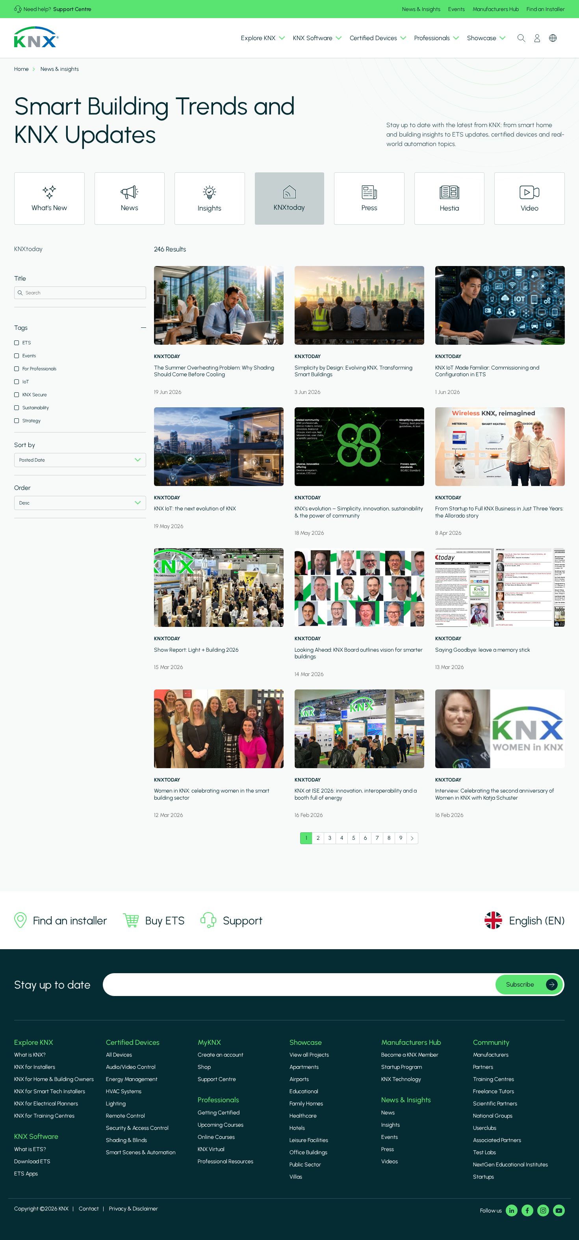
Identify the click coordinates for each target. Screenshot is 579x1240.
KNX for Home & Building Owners (54, 1079)
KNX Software (36, 1136)
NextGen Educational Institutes (510, 1164)
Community (491, 1042)
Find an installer (70, 920)
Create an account (220, 1055)
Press (387, 1149)
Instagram (543, 1210)
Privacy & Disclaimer (133, 1208)
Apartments (304, 1067)
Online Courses (216, 1137)
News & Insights (421, 9)
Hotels (297, 1128)
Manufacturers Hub (496, 9)
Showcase (306, 1042)
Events (456, 9)
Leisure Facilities (309, 1140)
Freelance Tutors (493, 1091)
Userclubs (484, 1128)
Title (20, 278)
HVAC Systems (123, 1091)
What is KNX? (30, 1055)
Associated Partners (497, 1140)
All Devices (119, 1055)
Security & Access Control (137, 1128)
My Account (537, 38)
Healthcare (303, 1115)
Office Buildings (308, 1152)
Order (22, 488)
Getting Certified (218, 1112)
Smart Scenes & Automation (141, 1152)
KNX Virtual (211, 1149)
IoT (25, 381)
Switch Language (553, 38)
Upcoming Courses (220, 1125)
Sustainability (35, 407)
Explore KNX (33, 1042)
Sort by (24, 445)
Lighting (116, 1103)
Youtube (559, 1210)
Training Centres (493, 1079)
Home (21, 69)
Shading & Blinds (126, 1140)
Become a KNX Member (409, 1055)
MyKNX (209, 1042)
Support (243, 920)
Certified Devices (133, 1042)
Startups (483, 1176)
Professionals (218, 1100)
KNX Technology (401, 1079)
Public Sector (305, 1164)
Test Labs (484, 1152)
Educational (304, 1091)
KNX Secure (34, 394)
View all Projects (309, 1055)
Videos (389, 1161)
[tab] (49, 198)
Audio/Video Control (131, 1067)
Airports (299, 1079)
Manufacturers (490, 1055)
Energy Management (132, 1079)
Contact (89, 1208)
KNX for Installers (34, 1067)
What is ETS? (30, 1149)
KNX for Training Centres (44, 1115)
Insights (390, 1125)
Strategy (31, 420)
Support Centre (72, 9)
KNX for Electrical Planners (46, 1103)
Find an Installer (546, 9)
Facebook (527, 1210)
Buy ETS (165, 920)
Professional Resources (225, 1161)
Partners (483, 1067)
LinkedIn (512, 1210)
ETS (26, 343)
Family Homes (306, 1103)
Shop (204, 1067)
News (388, 1112)
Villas (296, 1176)
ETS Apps (26, 1173)
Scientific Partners (495, 1103)
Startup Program (401, 1067)
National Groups (492, 1115)
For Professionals (39, 368)
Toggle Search (521, 38)
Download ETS (32, 1161)
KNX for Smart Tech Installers (49, 1091)
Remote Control (125, 1115)
